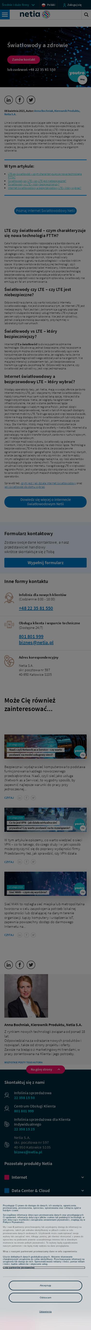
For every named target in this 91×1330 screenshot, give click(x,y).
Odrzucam (45, 1297)
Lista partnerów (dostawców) (18, 1267)
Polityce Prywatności (13, 1222)
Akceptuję (45, 1285)
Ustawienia (45, 1311)
